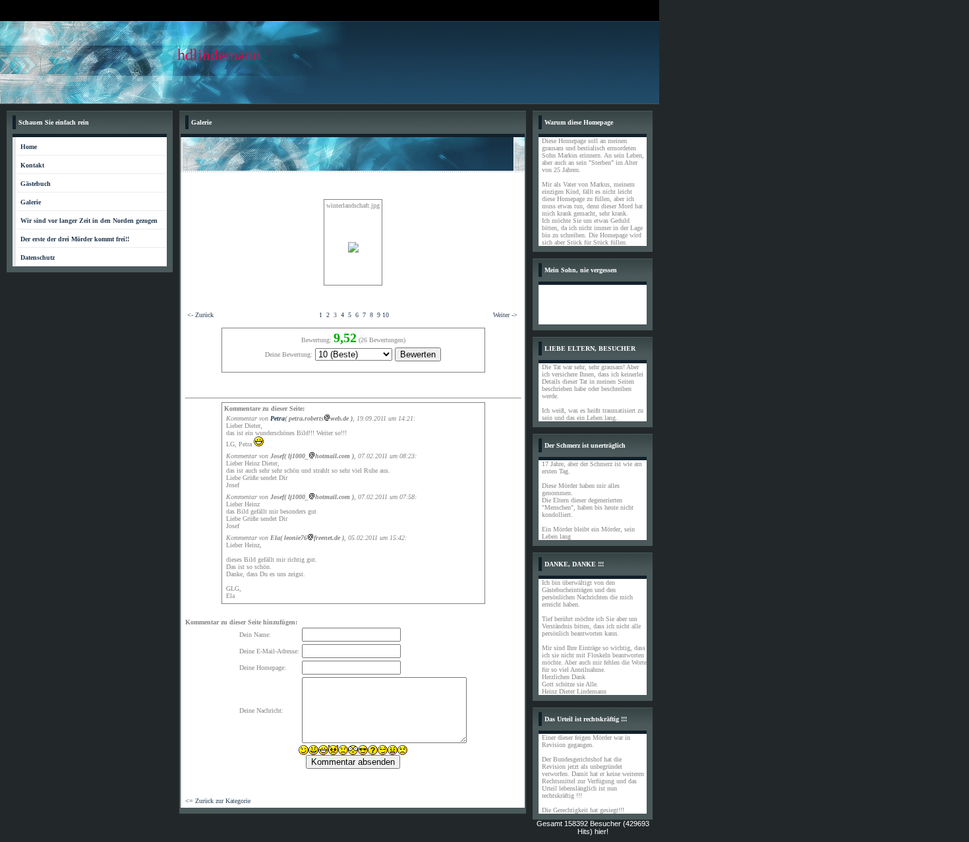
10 (385, 314)
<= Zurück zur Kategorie (217, 800)
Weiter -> (505, 314)
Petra (277, 418)
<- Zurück (200, 314)
